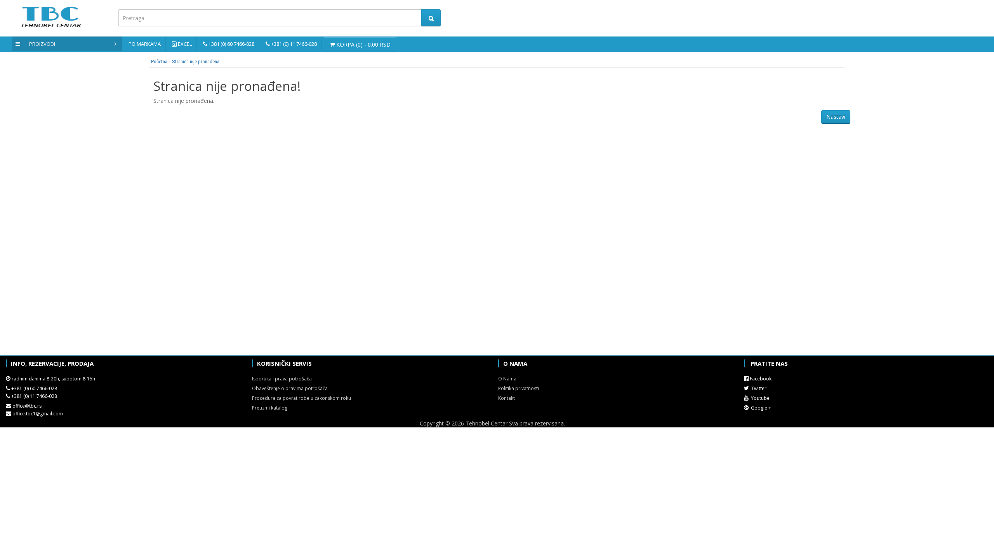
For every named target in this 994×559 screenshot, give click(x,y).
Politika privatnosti (518, 388)
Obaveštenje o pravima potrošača (290, 388)
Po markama (145, 43)
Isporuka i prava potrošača (282, 378)
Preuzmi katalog (269, 407)
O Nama (507, 378)
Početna (159, 61)
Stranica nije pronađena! (196, 61)
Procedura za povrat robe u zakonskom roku (301, 398)
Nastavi (835, 116)
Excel (185, 43)
